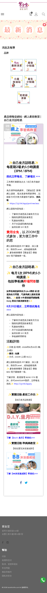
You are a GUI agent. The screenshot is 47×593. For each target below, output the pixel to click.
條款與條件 (7, 572)
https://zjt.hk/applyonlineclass (24, 203)
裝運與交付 (7, 560)
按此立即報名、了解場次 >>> (23, 176)
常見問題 (6, 568)
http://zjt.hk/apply (23, 384)
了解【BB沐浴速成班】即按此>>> (22, 473)
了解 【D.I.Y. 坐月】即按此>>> (21, 437)
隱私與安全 (7, 576)
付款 (4, 556)
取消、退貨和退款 (10, 564)
